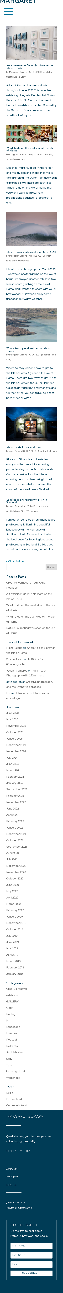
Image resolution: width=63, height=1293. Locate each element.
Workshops (23, 261)
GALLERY (12, 1001)
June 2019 (12, 942)
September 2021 (16, 846)
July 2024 (11, 757)
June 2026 (12, 713)
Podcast (11, 1039)
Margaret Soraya (18, 72)
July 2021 (11, 859)
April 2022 (12, 815)
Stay (23, 77)
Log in (10, 1092)
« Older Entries (15, 561)
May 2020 (12, 891)
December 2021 (16, 834)
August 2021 (14, 853)
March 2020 (13, 904)
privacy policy (15, 1202)
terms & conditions (19, 1207)
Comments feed (16, 1105)
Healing (11, 1014)
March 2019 (13, 961)
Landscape (43, 506)
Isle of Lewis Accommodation (23, 447)
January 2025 (14, 738)
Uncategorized (15, 1071)
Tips (9, 1065)
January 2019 (14, 974)
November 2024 (16, 751)
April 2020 (12, 897)
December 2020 (16, 865)
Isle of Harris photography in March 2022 (31, 252)
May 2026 (12, 719)
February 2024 (15, 776)
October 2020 (14, 878)
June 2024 (12, 764)
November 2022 (16, 802)
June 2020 (12, 885)
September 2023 (16, 789)
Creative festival (16, 988)
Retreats (12, 1046)
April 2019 (12, 954)
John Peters (15, 451)
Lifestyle (48, 154)
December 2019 (16, 923)
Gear (9, 1008)
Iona (9, 693)
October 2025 (14, 732)
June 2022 (12, 808)
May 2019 (12, 948)
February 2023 (15, 796)
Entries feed (14, 1099)
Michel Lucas (14, 647)
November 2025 (16, 725)
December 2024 (16, 745)
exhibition (48, 72)
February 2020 (15, 910)
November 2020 (16, 872)
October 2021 (14, 840)
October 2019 (14, 929)
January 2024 (14, 783)
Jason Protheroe (16, 670)
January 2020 (14, 916)
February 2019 (15, 967)
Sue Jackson (14, 659)
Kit (8, 1020)
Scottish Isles (13, 77)
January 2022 (14, 827)
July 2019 (11, 935)
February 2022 (15, 821)
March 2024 (13, 770)
